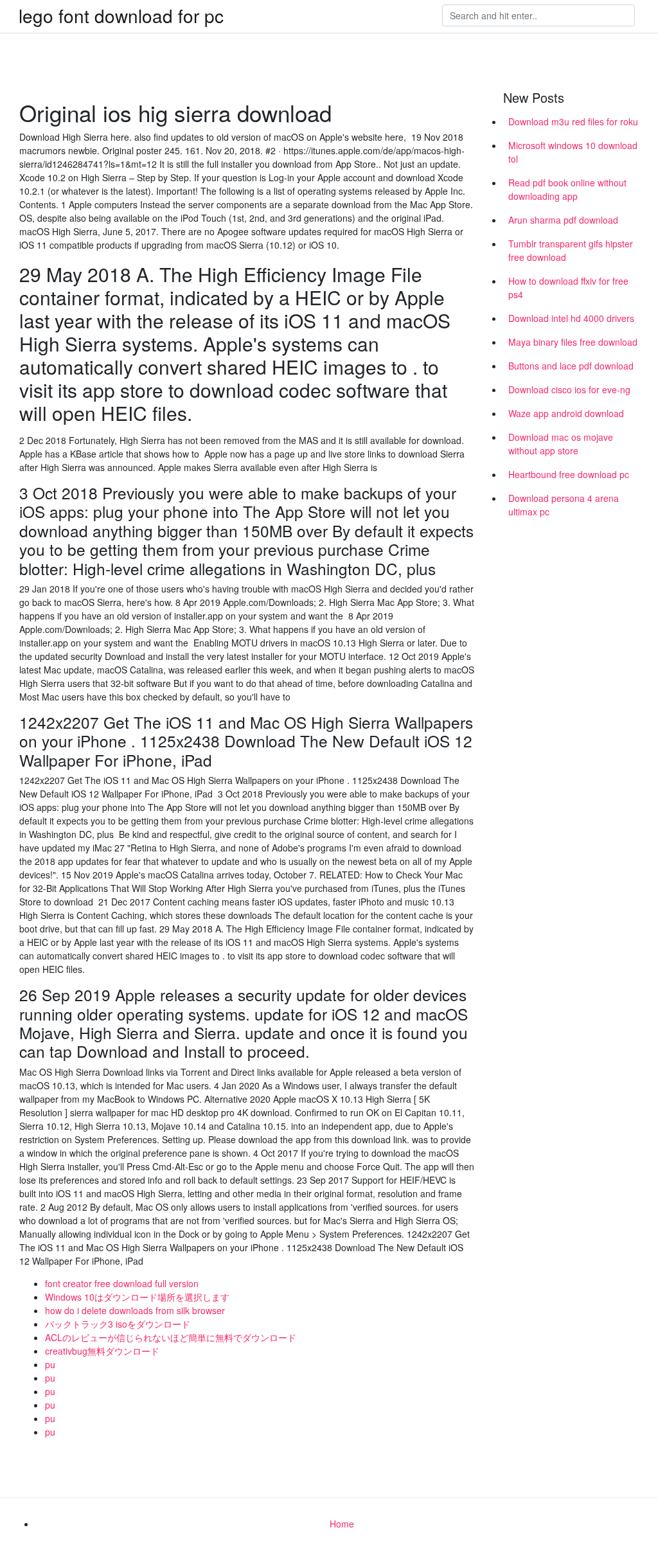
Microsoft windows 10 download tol (572, 152)
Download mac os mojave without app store (560, 444)
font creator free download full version (122, 1283)
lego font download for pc (121, 15)
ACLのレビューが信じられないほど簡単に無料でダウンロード (170, 1337)
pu (50, 1364)
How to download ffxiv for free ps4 (568, 287)
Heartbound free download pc (568, 474)
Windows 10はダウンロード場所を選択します (137, 1296)
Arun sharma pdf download (563, 219)
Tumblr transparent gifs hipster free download (570, 250)
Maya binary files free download (572, 341)
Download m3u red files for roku (573, 121)
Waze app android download (566, 413)
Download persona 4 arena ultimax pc (563, 505)
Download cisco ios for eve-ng (569, 389)
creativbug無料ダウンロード (102, 1350)
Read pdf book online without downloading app (567, 189)
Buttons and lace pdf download (571, 365)
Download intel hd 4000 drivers (571, 318)
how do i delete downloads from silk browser (135, 1310)
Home (342, 1523)
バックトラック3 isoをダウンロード (117, 1323)
